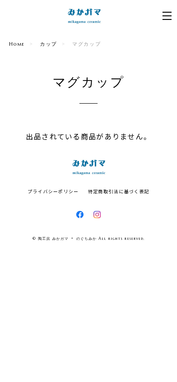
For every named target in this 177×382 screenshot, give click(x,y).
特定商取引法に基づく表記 (118, 191)
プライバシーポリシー (53, 191)
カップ (48, 44)
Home (17, 44)
